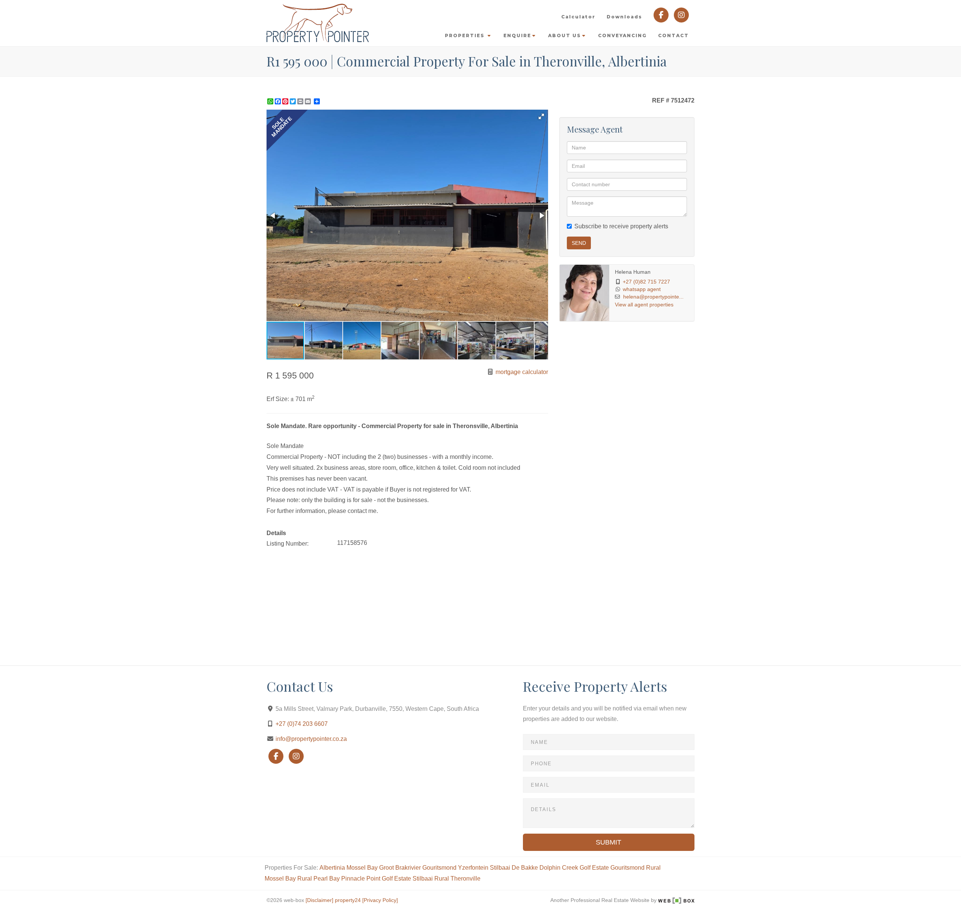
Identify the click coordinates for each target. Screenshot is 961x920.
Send (579, 243)
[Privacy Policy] (380, 900)
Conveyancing (622, 35)
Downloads (624, 17)
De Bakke (525, 867)
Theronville (465, 878)
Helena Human (633, 272)
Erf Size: (278, 399)
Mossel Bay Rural (288, 878)
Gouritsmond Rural (635, 867)
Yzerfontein (473, 867)
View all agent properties (644, 305)
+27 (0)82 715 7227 (646, 282)
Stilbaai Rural (431, 878)
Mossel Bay (362, 867)
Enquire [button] (517, 35)
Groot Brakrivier (400, 867)
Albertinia (332, 867)
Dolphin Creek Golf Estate (574, 867)
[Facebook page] (662, 14)
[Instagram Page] (681, 14)
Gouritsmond (439, 867)
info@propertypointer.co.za (311, 739)
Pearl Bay (326, 878)
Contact (673, 35)
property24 (348, 900)
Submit (608, 842)
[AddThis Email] (308, 101)
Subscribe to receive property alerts (621, 226)
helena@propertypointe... (653, 297)
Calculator (578, 17)
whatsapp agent (642, 289)
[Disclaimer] (319, 900)
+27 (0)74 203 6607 (302, 724)
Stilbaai (500, 867)
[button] (541, 116)
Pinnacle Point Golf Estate (376, 878)
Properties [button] (466, 35)
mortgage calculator (521, 372)
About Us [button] (564, 35)
